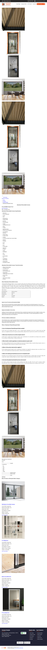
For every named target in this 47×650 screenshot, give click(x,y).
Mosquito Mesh (5, 202)
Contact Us (34, 3)
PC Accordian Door (5, 612)
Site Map (31, 639)
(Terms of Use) (21, 647)
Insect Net (39, 636)
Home (4, 200)
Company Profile (23, 3)
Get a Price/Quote (5, 208)
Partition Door (39, 637)
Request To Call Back (5, 198)
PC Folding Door (5, 540)
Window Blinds (39, 634)
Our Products (29, 3)
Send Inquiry (5, 197)
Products (4, 201)
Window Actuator (40, 639)
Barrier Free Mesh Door (6, 576)
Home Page (18, 3)
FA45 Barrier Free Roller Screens (8, 504)
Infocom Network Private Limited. (19, 648)
